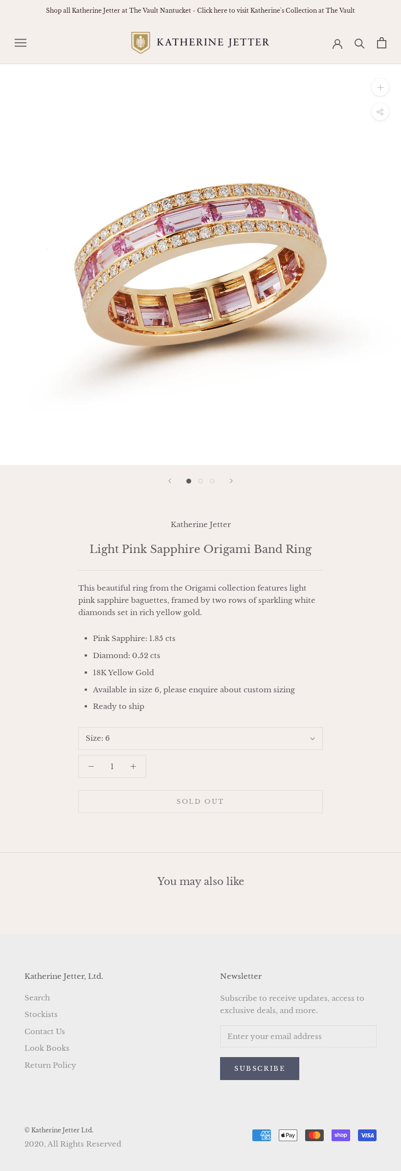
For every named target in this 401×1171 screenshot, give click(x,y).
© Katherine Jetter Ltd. (58, 1130)
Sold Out (200, 801)
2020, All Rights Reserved (72, 1144)
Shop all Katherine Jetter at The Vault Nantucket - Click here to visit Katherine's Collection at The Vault (200, 10)
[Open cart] (381, 42)
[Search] (360, 43)
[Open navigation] (20, 43)
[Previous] (169, 481)
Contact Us (44, 1031)
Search (37, 997)
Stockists (41, 1014)
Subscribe (259, 1068)
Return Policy (50, 1065)
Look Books (46, 1048)
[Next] (231, 481)
